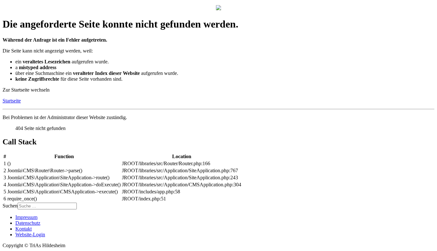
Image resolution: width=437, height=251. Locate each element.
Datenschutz (27, 223)
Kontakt (23, 228)
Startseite (12, 100)
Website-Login (30, 234)
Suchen (10, 205)
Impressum (26, 217)
